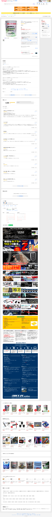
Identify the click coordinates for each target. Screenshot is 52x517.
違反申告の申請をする (35, 56)
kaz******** (36, 172)
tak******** (36, 148)
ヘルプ (50, 2)
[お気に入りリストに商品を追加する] (49, 35)
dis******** (36, 132)
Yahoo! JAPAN (39, 2)
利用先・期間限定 (47, 24)
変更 (48, 26)
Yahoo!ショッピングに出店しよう (45, 2)
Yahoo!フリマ (33, 513)
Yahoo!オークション (28, 513)
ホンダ (5, 64)
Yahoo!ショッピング (19, 513)
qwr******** (36, 164)
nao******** (36, 111)
